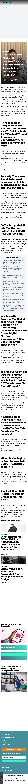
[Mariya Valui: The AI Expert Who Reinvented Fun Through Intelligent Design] (13, 560)
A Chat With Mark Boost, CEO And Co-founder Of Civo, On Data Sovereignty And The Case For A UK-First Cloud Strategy (13, 269)
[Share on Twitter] (2, 777)
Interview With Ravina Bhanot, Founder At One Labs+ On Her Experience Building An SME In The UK (13, 295)
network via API (5, 203)
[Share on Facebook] (2, 774)
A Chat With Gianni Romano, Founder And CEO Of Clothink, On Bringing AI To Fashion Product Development (13, 301)
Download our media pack (14, 749)
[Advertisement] (14, 23)
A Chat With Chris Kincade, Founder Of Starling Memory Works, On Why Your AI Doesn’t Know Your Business (13, 262)
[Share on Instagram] (2, 782)
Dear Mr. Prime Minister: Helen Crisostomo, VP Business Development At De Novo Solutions (13, 283)
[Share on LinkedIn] (2, 780)
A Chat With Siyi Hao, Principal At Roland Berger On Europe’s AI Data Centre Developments (13, 289)
